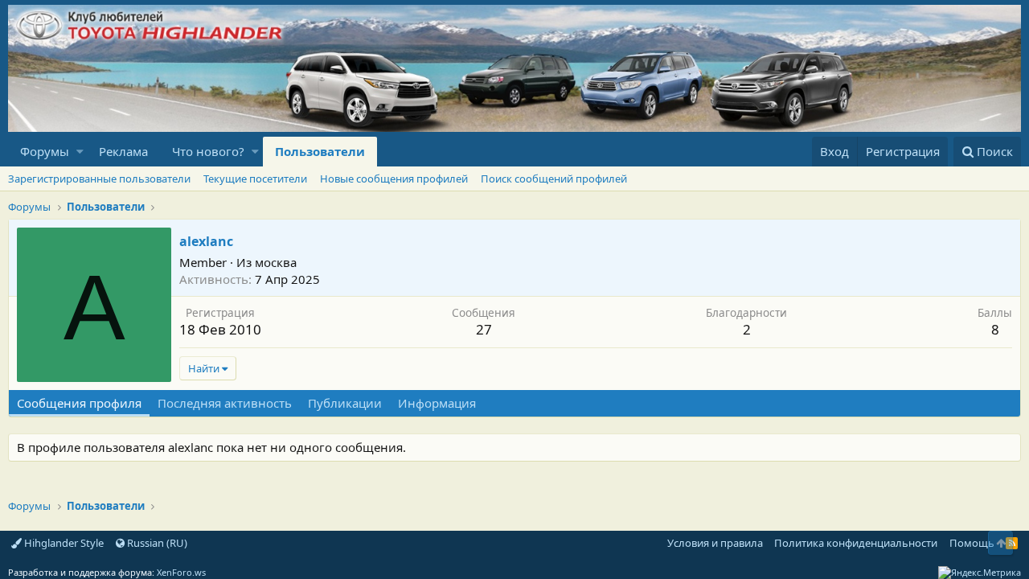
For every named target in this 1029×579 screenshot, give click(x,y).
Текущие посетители (255, 178)
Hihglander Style (63, 543)
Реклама (123, 151)
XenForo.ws (181, 572)
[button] (80, 151)
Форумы (44, 151)
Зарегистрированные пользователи (99, 178)
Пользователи (320, 151)
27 (484, 329)
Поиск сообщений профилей (554, 178)
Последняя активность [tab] (225, 403)
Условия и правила (715, 543)
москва (276, 262)
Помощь (971, 543)
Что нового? (208, 151)
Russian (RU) (156, 543)
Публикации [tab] (345, 403)
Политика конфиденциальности (855, 543)
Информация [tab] (437, 403)
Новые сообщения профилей (394, 178)
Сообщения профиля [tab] (79, 403)
